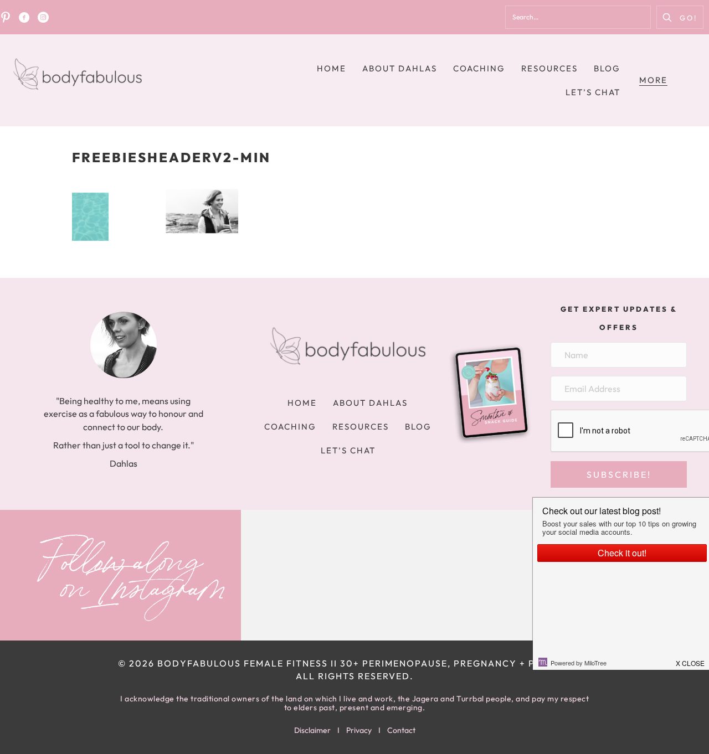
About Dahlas (399, 68)
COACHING (479, 68)
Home (331, 68)
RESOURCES (549, 68)
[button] (679, 17)
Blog (607, 68)
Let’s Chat (593, 92)
